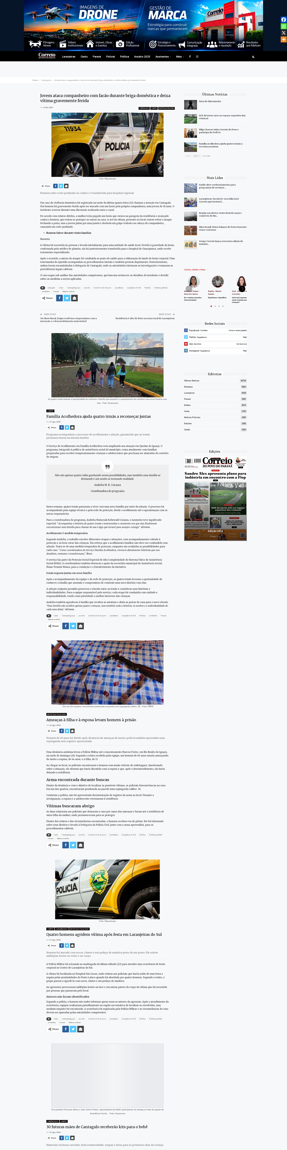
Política (124, 56)
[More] (284, 39)
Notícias (147, 288)
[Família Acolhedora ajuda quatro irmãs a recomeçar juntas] (190, 147)
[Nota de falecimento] (190, 105)
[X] (284, 33)
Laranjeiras (68, 56)
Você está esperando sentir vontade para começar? (240, 300)
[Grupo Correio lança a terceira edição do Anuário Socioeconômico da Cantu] (190, 244)
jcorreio (87, 288)
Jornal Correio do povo (103, 288)
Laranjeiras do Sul (134, 288)
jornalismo (119, 288)
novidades (46, 292)
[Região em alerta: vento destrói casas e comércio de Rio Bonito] (190, 216)
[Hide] (286, 45)
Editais (187, 405)
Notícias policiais (161, 288)
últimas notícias (68, 292)
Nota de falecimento (210, 101)
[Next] (242, 289)
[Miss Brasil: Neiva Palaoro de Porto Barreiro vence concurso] (190, 230)
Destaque (188, 387)
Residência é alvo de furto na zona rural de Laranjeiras (145, 318)
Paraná (97, 56)
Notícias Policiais (166, 108)
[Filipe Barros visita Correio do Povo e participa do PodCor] (190, 133)
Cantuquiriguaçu (73, 288)
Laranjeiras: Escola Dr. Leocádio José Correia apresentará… (219, 200)
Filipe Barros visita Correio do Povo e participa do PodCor (219, 131)
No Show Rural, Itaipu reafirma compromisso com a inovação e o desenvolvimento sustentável (68, 320)
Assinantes (162, 56)
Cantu (84, 56)
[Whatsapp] (284, 26)
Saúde (187, 430)
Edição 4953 (215, 531)
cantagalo (51, 288)
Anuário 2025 (142, 56)
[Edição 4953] (215, 498)
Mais (179, 56)
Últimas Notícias (191, 381)
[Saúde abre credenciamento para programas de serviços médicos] (190, 188)
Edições (188, 423)
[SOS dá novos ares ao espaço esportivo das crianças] (190, 119)
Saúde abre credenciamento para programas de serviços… (217, 186)
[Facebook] (284, 20)
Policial (110, 56)
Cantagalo (144, 108)
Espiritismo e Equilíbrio (217, 298)
